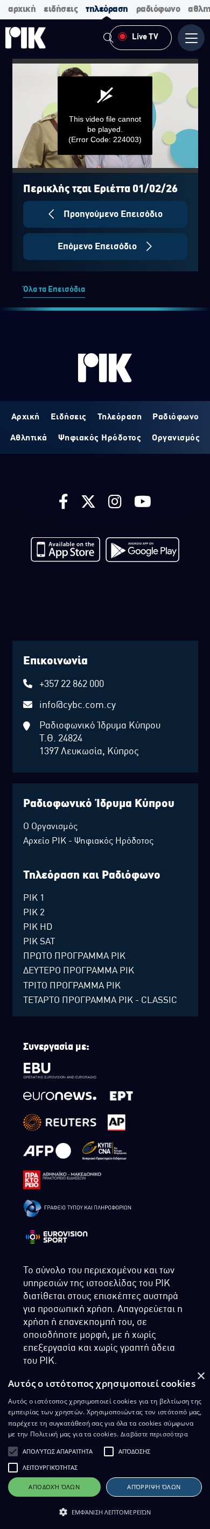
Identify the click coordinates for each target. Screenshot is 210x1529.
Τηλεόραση (119, 417)
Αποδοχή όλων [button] (54, 1487)
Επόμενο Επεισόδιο (98, 247)
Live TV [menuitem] (145, 37)
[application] (105, 116)
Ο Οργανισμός (50, 827)
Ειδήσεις (69, 417)
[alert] (105, 1448)
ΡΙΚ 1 (34, 898)
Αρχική (25, 417)
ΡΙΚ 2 (34, 913)
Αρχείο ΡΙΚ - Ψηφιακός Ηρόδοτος (88, 841)
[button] (13, 1451)
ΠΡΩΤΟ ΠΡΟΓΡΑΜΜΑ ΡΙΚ (74, 956)
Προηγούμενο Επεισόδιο (112, 215)
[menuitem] (108, 39)
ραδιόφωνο (158, 9)
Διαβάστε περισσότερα (154, 1434)
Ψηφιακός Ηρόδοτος (100, 438)
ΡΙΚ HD (37, 927)
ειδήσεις (61, 9)
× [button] (201, 1376)
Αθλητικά (28, 438)
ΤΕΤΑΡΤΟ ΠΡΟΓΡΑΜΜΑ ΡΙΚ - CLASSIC (100, 1001)
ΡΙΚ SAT (39, 942)
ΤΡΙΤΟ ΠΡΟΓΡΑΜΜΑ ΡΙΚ (72, 986)
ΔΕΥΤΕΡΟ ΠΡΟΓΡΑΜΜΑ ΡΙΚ (78, 971)
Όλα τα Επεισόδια (54, 289)
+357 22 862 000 (71, 684)
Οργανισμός (176, 438)
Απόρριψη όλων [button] (153, 1487)
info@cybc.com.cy (77, 705)
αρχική (22, 9)
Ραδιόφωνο (175, 417)
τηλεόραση (107, 9)
